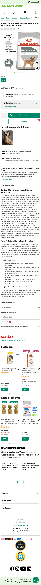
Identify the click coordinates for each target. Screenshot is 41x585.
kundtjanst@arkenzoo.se (20, 525)
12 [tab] (30, 394)
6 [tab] (23, 72)
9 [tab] (24, 394)
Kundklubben (6, 508)
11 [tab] (28, 394)
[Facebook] (12, 568)
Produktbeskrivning (7, 186)
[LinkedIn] (29, 568)
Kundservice (6, 501)
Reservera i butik (10, 106)
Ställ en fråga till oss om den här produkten (15, 326)
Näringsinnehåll (6, 307)
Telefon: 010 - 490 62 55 (20, 528)
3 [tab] (18, 72)
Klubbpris (6, 432)
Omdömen (6, 322)
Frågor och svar (20, 522)
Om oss (5, 493)
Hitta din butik (35, 2)
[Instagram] (17, 568)
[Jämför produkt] (37, 68)
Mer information (6, 179)
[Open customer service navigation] (36, 580)
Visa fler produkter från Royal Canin (13, 341)
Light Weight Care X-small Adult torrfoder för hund (30, 421)
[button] (10, 471)
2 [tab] (16, 72)
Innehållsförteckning (8, 303)
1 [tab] (14, 72)
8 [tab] (22, 394)
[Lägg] (18, 369)
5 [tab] (21, 72)
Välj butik (35, 103)
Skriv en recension (23, 29)
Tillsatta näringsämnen (8, 312)
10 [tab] (26, 394)
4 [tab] (20, 72)
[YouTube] (23, 568)
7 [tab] (25, 72)
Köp (4, 389)
